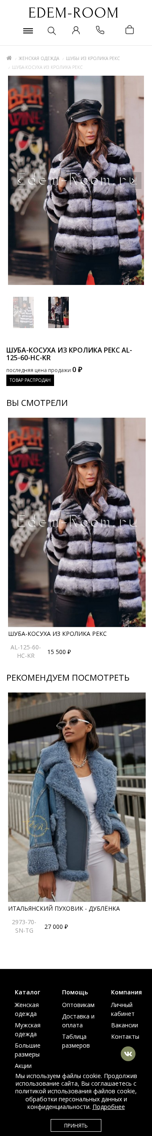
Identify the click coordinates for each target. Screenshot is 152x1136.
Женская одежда (39, 58)
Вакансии (124, 1025)
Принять (76, 1125)
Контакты (125, 1036)
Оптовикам (78, 1005)
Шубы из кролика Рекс (93, 58)
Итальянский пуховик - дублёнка (64, 908)
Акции (23, 1066)
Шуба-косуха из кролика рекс (57, 634)
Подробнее (108, 1107)
